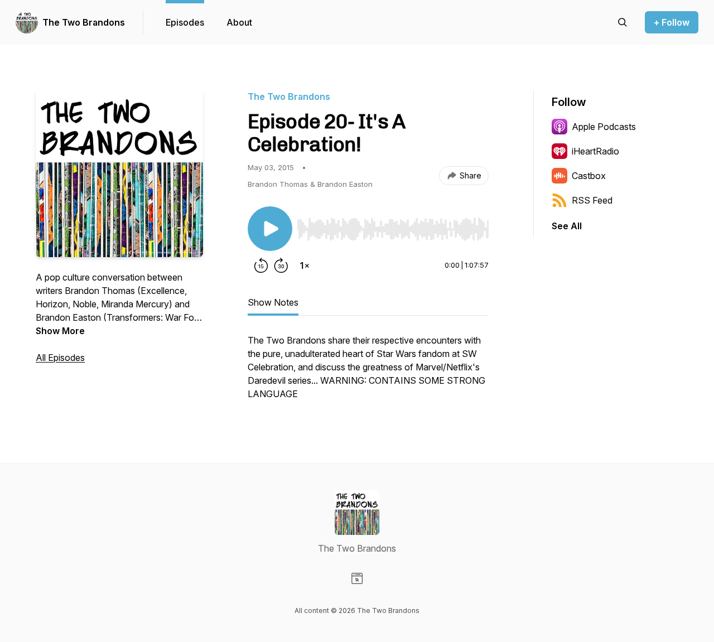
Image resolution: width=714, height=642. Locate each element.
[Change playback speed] (304, 265)
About (239, 22)
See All (567, 225)
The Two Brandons (83, 22)
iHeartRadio (595, 151)
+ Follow (671, 22)
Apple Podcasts (604, 126)
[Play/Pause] (270, 228)
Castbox (589, 175)
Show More (60, 330)
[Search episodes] (622, 22)
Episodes (185, 22)
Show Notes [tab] (273, 302)
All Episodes (60, 357)
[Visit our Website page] (357, 578)
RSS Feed (592, 200)
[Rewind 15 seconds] (261, 265)
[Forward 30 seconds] (281, 265)
